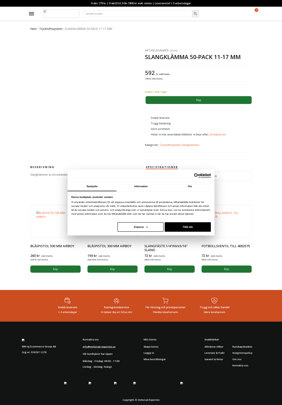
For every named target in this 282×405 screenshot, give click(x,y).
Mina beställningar (155, 359)
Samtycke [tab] (92, 186)
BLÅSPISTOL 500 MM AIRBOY (52, 246)
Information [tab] (141, 186)
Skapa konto (151, 346)
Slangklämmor (190, 145)
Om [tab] (190, 186)
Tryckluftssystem (51, 29)
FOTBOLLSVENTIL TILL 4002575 (226, 246)
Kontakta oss (218, 134)
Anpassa (139, 227)
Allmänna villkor (213, 346)
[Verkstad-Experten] (61, 11)
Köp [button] (55, 269)
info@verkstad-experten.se (99, 346)
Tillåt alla (188, 227)
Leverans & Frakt (214, 352)
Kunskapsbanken (242, 346)
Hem (33, 29)
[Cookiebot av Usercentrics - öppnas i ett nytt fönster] (196, 175)
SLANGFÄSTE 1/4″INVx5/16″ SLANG (166, 248)
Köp (198, 100)
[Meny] (31, 13)
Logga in (149, 352)
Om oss (237, 359)
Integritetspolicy (242, 352)
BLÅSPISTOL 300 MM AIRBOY (109, 246)
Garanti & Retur (213, 359)
